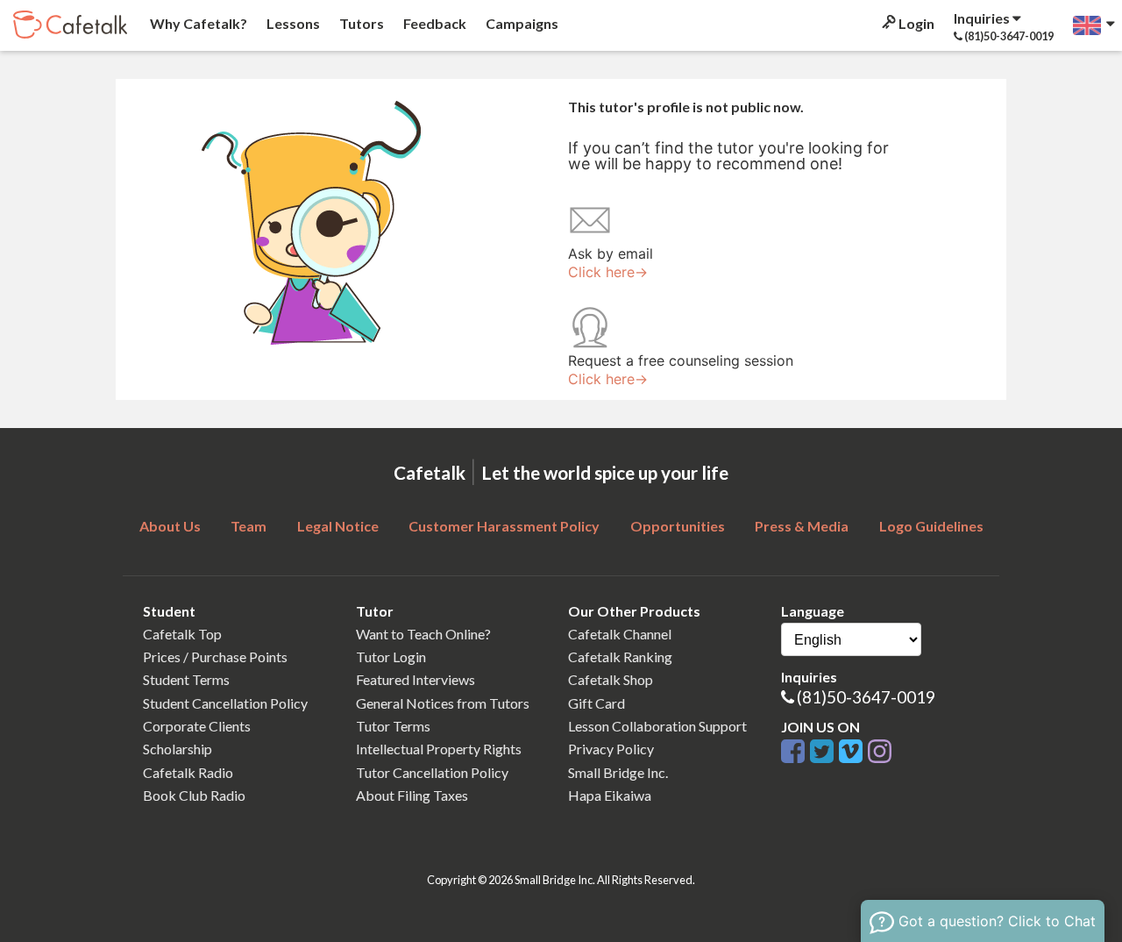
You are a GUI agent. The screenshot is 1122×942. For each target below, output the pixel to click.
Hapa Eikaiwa (609, 795)
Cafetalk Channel (619, 633)
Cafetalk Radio (188, 772)
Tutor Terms (393, 725)
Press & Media (802, 525)
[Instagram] (879, 752)
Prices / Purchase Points (215, 656)
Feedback (433, 23)
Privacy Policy (611, 748)
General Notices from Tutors (442, 703)
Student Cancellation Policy (225, 703)
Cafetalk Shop (610, 679)
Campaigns (520, 23)
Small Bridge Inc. (618, 772)
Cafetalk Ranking (620, 656)
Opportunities (677, 525)
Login (915, 23)
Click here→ (608, 272)
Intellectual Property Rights (439, 748)
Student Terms (186, 679)
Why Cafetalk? (197, 23)
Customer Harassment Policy (504, 525)
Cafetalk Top (182, 633)
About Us (170, 525)
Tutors (360, 23)
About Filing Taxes (412, 795)
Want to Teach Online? (423, 633)
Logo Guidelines (931, 525)
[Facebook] (795, 752)
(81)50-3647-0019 (866, 697)
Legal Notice (338, 525)
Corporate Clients (197, 725)
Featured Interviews (415, 679)
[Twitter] (824, 752)
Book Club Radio (194, 795)
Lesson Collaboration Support (657, 725)
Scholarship (177, 748)
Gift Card (596, 703)
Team (248, 525)
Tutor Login (391, 656)
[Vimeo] (853, 752)
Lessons (292, 23)
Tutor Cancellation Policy (432, 772)
